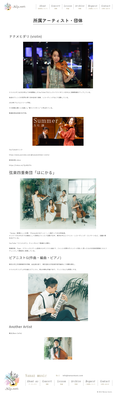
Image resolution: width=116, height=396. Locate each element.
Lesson (68, 6)
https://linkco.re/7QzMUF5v (20, 165)
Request (93, 6)
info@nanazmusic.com (73, 375)
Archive (79, 6)
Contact (106, 6)
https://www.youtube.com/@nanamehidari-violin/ (29, 155)
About (43, 6)
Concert (55, 6)
